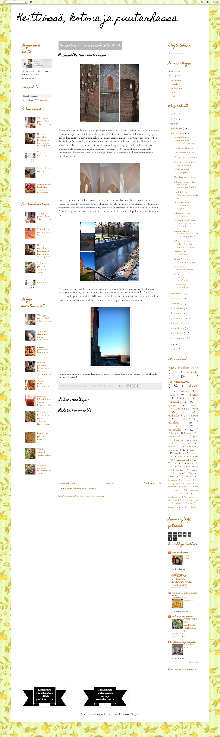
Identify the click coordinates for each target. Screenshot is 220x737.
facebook (175, 72)
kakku (184, 398)
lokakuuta (176, 294)
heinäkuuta (177, 309)
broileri (185, 391)
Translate (44, 100)
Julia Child (179, 490)
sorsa (174, 510)
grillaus (174, 405)
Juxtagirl (108, 714)
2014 (171, 114)
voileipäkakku (184, 460)
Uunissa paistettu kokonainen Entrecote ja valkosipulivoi (44, 140)
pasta (184, 419)
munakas (172, 487)
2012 (171, 124)
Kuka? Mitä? (178, 54)
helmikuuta (177, 333)
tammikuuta (178, 338)
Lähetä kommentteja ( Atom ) (80, 488)
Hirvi (195, 457)
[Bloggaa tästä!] (131, 385)
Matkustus (194, 507)
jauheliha (174, 415)
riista (185, 487)
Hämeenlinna (148, 141)
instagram (176, 88)
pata (195, 408)
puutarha (174, 450)
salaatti (192, 386)
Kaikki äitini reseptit (182, 616)
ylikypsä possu (191, 500)
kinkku (194, 453)
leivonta (191, 372)
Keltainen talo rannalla (184, 642)
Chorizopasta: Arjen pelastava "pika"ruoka (184, 277)
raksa (178, 473)
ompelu (189, 480)
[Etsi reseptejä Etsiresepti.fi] (182, 670)
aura (181, 457)
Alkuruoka (176, 426)
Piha (191, 473)
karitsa (180, 440)
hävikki (188, 477)
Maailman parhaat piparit (42, 436)
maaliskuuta (178, 328)
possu (195, 436)
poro (184, 412)
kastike (194, 394)
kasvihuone (173, 480)
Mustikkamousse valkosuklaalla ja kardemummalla (184, 244)
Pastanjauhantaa (180, 552)
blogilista (176, 80)
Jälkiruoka (176, 401)
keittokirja (173, 500)
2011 (170, 344)
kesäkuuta (176, 313)
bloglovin (176, 76)
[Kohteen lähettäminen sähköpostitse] (127, 385)
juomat (194, 470)
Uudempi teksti (67, 483)
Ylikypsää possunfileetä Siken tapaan (44, 121)
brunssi (171, 507)
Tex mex (173, 463)
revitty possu (174, 483)
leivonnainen (178, 381)
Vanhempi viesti (152, 483)
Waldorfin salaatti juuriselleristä (44, 452)
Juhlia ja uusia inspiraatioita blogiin (182, 206)
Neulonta (178, 503)
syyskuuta (176, 299)
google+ (175, 84)
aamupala (193, 463)
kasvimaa (189, 497)
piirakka (175, 422)
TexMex (179, 470)
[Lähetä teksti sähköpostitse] (120, 386)
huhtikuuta (177, 323)
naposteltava (184, 443)
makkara (180, 453)
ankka (191, 503)
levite (190, 483)
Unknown (74, 386)
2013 (171, 119)
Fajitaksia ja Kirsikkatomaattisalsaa (186, 195)
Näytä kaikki (193, 662)
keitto (195, 405)
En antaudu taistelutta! (186, 157)
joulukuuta (177, 129)
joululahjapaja (174, 497)
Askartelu (173, 433)
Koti (183, 507)
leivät (195, 440)
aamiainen (194, 490)
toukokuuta (177, 318)
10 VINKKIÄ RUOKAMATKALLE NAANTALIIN (182, 582)
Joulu (172, 394)
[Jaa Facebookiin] (138, 385)
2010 (171, 349)
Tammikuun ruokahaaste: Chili (43, 232)
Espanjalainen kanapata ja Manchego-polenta (185, 140)
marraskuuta (178, 133)
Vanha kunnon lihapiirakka (43, 384)
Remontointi (192, 467)
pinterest (175, 92)
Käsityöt (194, 450)
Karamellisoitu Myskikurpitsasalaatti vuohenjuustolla (186, 234)
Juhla (180, 408)
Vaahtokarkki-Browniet (186, 153)
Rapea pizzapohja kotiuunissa (42, 350)
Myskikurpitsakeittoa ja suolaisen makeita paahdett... (185, 223)
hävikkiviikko (184, 493)
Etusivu (109, 483)
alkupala (172, 477)
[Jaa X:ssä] (134, 385)
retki (111, 386)
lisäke (188, 446)
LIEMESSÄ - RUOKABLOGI (179, 575)
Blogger (135, 714)
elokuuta (176, 304)
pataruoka (176, 429)
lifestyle (104, 386)
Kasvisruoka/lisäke (183, 368)
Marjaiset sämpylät (184, 148)
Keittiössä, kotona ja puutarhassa (97, 19)
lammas (173, 446)
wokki (195, 487)
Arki (177, 467)
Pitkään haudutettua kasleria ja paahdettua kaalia (185, 185)
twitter (174, 96)
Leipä (189, 433)
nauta (194, 415)
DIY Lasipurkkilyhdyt (185, 177)
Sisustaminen (175, 436)
